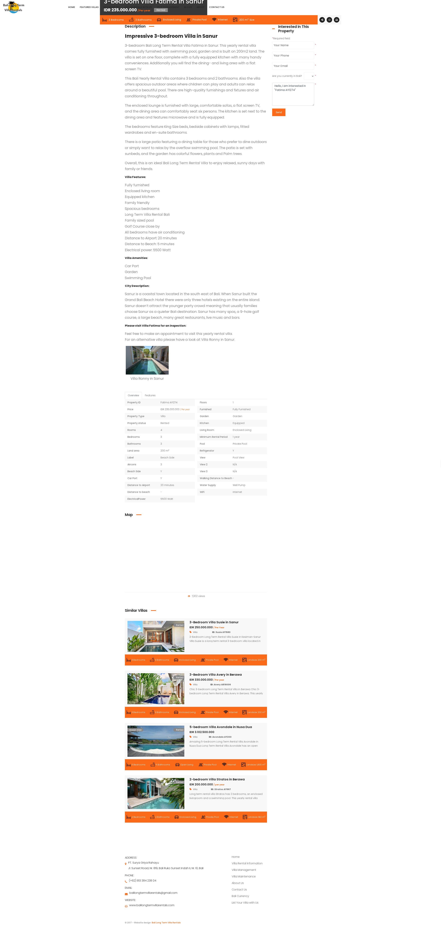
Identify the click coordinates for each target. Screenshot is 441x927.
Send (279, 112)
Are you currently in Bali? (287, 76)
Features (150, 395)
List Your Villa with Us (245, 903)
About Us (238, 883)
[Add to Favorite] (329, 20)
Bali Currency (240, 896)
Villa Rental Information (247, 863)
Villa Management (244, 870)
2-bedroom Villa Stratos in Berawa (217, 779)
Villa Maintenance (244, 876)
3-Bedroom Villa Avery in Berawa (215, 674)
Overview (133, 395)
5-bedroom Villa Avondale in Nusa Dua (220, 727)
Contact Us (239, 890)
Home (236, 857)
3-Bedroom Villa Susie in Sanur (214, 622)
